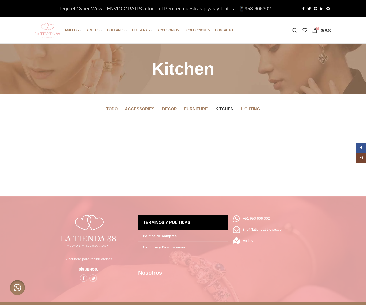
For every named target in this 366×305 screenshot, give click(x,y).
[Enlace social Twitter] (309, 8)
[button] (17, 287)
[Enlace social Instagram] (93, 278)
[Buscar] (295, 30)
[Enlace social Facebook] (303, 8)
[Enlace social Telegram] (328, 8)
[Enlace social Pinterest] (315, 8)
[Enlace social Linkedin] (322, 8)
